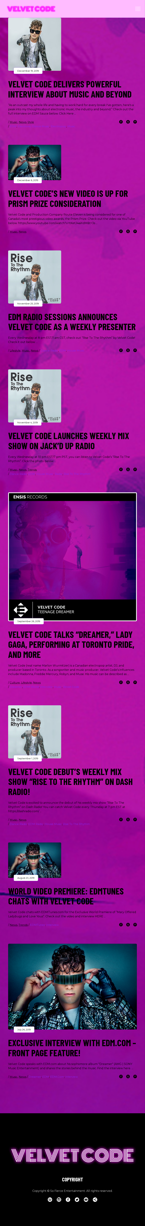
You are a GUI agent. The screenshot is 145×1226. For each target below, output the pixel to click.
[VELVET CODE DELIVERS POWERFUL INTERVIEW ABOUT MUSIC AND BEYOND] (34, 44)
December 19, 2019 (28, 70)
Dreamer (16, 686)
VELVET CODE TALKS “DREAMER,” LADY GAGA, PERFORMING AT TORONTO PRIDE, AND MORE (71, 644)
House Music (76, 350)
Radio (58, 474)
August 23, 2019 (25, 877)
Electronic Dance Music (34, 126)
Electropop (58, 126)
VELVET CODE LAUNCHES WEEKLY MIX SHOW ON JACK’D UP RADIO (68, 440)
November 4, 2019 (27, 422)
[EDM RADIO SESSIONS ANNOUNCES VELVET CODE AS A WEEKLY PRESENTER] (34, 277)
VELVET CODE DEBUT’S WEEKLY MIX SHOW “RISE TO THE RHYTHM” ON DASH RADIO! (70, 781)
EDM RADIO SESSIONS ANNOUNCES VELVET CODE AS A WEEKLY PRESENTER (72, 321)
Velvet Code (71, 686)
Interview (46, 686)
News (22, 122)
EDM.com (57, 1076)
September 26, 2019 (28, 621)
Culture (15, 682)
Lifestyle (15, 350)
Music (14, 122)
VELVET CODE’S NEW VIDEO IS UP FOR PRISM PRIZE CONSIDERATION (68, 198)
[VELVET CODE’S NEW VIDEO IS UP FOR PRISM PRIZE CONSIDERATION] (34, 162)
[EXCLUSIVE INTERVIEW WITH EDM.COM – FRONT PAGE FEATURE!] (72, 987)
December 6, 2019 (27, 180)
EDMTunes (37, 925)
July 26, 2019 (24, 1029)
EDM (13, 126)
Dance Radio (49, 350)
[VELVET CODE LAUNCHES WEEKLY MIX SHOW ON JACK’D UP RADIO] (34, 395)
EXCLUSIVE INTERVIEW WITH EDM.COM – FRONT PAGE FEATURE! (72, 1047)
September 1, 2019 (27, 758)
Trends (32, 469)
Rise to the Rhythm (77, 474)
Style (31, 122)
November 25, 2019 (28, 303)
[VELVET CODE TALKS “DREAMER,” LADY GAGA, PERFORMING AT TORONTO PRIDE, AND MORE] (72, 556)
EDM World (31, 686)
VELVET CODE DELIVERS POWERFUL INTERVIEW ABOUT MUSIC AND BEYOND (70, 88)
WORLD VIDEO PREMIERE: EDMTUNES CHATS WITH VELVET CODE (66, 895)
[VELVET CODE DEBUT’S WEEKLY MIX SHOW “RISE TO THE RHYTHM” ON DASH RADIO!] (34, 731)
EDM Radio (35, 824)
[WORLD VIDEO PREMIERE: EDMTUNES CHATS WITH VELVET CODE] (34, 860)
